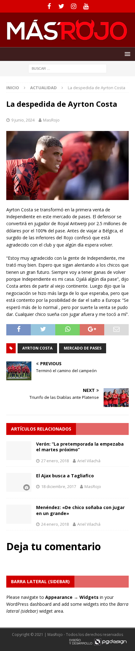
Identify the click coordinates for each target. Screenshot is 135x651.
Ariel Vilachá (88, 461)
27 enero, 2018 (55, 461)
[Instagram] (73, 6)
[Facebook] (49, 6)
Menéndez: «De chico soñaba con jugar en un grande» (80, 510)
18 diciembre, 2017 (58, 486)
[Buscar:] (67, 68)
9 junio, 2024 (23, 120)
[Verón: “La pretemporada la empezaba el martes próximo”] (18, 450)
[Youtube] (85, 6)
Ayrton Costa (37, 348)
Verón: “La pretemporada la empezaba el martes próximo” (80, 447)
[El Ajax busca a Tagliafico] (18, 482)
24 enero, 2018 (55, 524)
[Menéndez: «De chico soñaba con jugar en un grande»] (18, 514)
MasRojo (51, 120)
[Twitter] (61, 6)
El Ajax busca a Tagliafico (65, 476)
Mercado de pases (82, 348)
